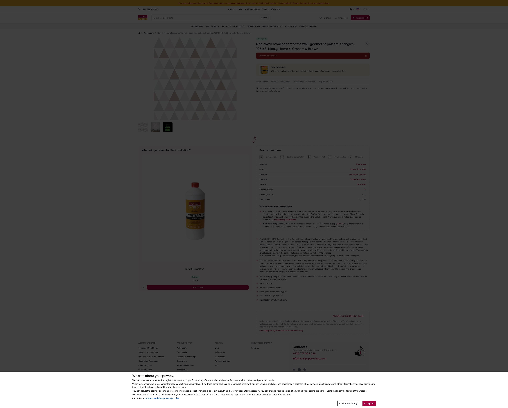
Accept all (369, 403)
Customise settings (349, 403)
